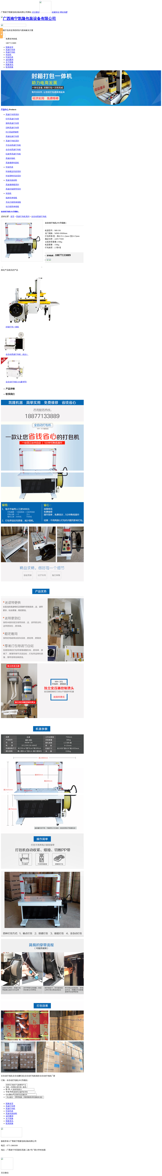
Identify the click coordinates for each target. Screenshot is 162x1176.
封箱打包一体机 (12, 327)
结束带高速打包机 (13, 154)
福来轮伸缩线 (11, 198)
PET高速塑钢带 (12, 132)
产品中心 (5, 110)
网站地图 (63, 12)
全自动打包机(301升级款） (10, 211)
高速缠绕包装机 (12, 163)
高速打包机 (10, 52)
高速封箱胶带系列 (13, 189)
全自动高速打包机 (13, 150)
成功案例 (9, 60)
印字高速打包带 (12, 119)
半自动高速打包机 (13, 145)
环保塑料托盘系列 (13, 176)
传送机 (8, 55)
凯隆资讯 (9, 65)
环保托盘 (9, 57)
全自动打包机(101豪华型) (16, 382)
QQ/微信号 (10, 1094)
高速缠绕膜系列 (12, 185)
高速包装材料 (11, 180)
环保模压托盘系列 (13, 171)
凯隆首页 (9, 47)
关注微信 (35, 12)
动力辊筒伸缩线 (12, 207)
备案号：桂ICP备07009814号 (13, 1154)
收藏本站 (55, 12)
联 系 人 (9, 1089)
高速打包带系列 (12, 114)
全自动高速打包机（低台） (17, 354)
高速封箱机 (10, 158)
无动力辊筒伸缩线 (13, 202)
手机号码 (9, 1092)
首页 (12, 216)
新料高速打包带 (12, 123)
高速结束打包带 (12, 136)
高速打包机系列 (12, 141)
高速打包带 (10, 50)
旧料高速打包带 (12, 128)
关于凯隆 (9, 62)
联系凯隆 (9, 67)
